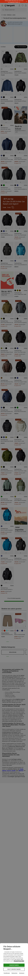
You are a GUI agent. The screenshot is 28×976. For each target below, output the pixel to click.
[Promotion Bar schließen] (26, 1)
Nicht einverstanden (13, 969)
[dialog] (14, 959)
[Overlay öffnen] (19, 2)
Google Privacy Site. (19, 961)
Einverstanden (14, 965)
